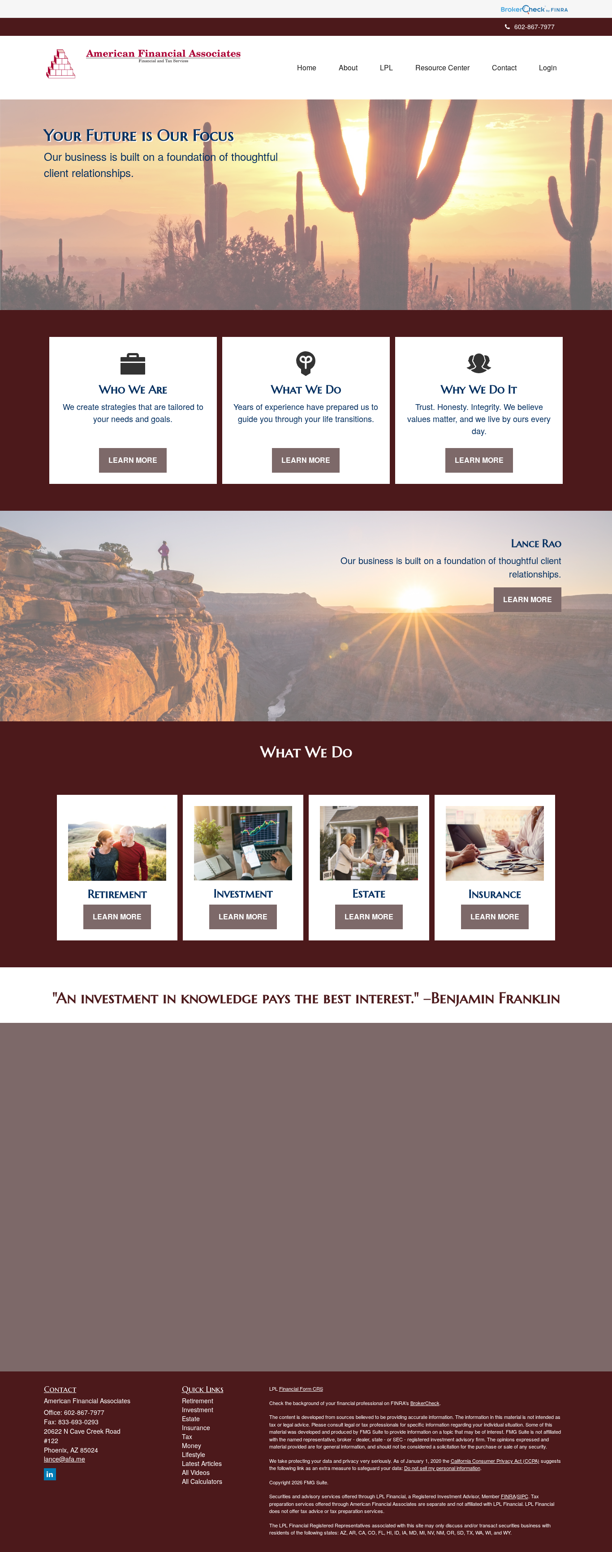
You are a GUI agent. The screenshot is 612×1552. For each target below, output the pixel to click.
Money (191, 1445)
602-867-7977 (534, 26)
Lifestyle (193, 1454)
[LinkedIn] (50, 1474)
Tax (187, 1436)
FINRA (508, 1496)
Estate (191, 1418)
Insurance (196, 1427)
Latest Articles (202, 1463)
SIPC (522, 1496)
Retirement (197, 1400)
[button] (348, 67)
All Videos (196, 1472)
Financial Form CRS (301, 1388)
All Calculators (202, 1481)
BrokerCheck (425, 1402)
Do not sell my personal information (442, 1467)
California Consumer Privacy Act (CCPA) (495, 1460)
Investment (197, 1409)
